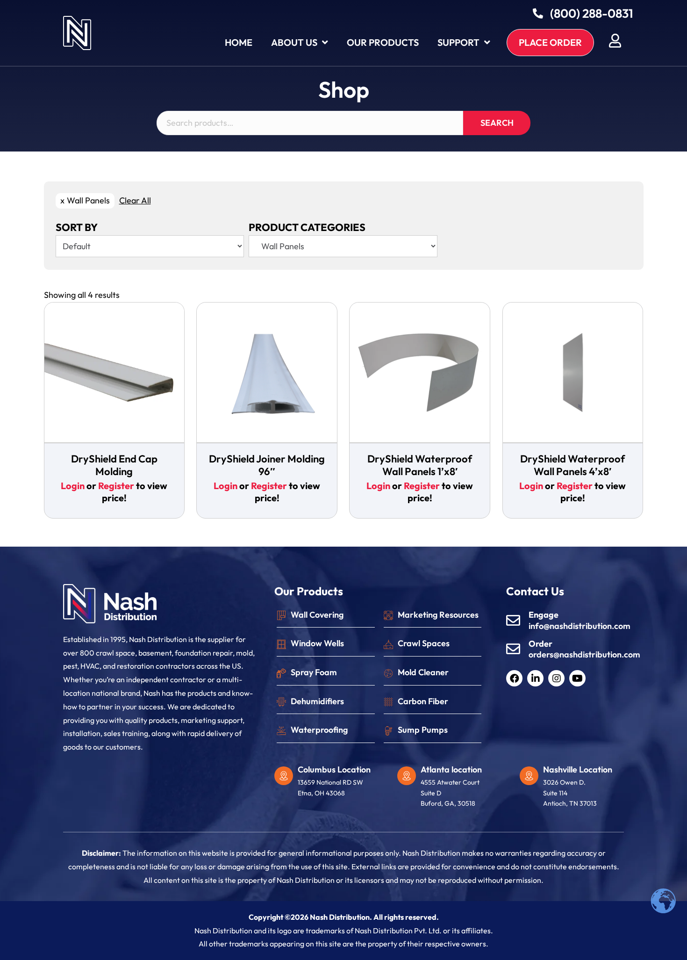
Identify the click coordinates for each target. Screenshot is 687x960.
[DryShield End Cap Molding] (114, 373)
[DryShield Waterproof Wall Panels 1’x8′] (420, 373)
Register (116, 485)
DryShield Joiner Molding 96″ (267, 464)
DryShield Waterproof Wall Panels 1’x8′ (419, 464)
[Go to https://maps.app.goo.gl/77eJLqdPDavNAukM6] (331, 783)
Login (73, 485)
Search (497, 122)
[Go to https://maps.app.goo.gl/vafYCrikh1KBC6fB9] (576, 789)
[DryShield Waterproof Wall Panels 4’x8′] (573, 373)
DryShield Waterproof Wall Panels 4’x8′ (572, 464)
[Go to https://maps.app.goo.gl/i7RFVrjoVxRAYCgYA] (454, 789)
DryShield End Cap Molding (114, 464)
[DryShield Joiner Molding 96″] (267, 373)
